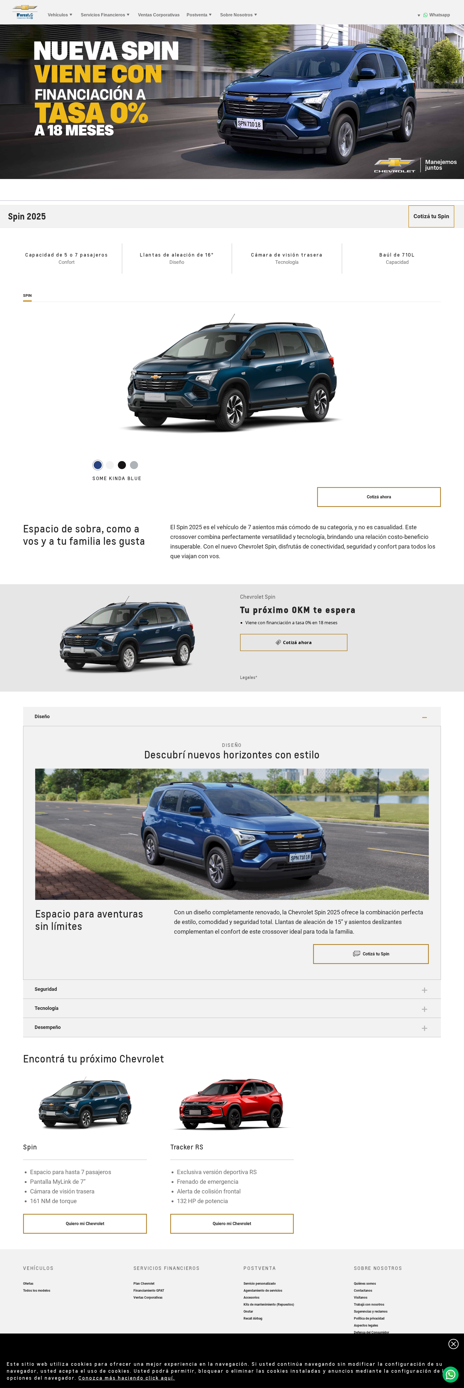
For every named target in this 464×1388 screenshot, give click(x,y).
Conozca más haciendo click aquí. (126, 1378)
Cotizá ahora (379, 496)
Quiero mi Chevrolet (85, 1223)
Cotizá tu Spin (375, 953)
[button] (232, 716)
